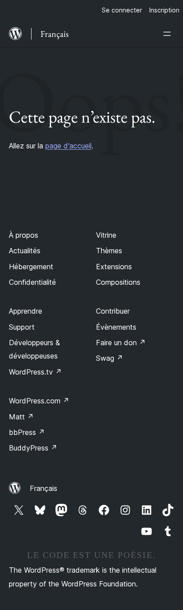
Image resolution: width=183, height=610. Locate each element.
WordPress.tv (35, 371)
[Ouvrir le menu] (169, 33)
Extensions (114, 266)
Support (22, 327)
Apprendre (25, 311)
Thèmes (109, 250)
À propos (23, 235)
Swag (109, 358)
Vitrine (106, 235)
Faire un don (121, 342)
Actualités (24, 250)
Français (43, 488)
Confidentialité (32, 282)
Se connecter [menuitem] (122, 10)
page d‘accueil (68, 145)
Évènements (116, 327)
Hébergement (31, 266)
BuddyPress (33, 447)
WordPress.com (39, 400)
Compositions (118, 282)
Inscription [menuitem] (164, 10)
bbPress (27, 432)
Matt (21, 416)
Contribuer (113, 311)
